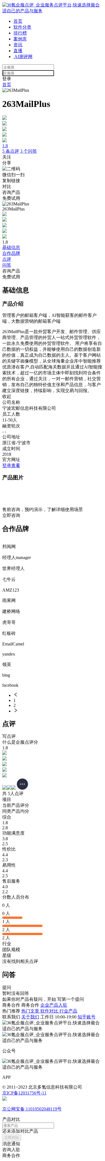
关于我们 (30, 1017)
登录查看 (11, 465)
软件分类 (22, 27)
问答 (6, 265)
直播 (17, 50)
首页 (17, 21)
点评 (6, 259)
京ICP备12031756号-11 (24, 1093)
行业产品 (68, 1011)
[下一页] (58, 711)
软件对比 (49, 1011)
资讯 (17, 44)
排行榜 (20, 33)
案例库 (20, 38)
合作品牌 (11, 253)
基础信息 (11, 247)
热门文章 (30, 1011)
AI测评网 (22, 56)
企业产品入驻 (53, 1005)
